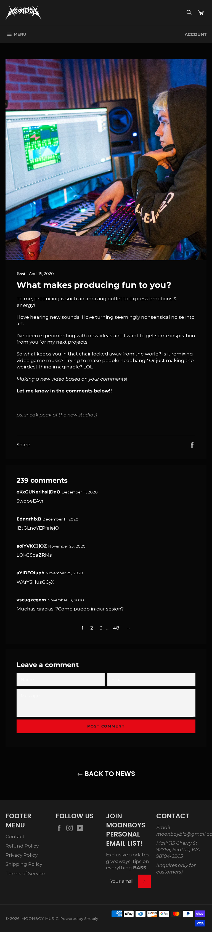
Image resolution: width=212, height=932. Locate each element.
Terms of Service (25, 873)
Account (195, 34)
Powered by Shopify (79, 918)
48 (116, 628)
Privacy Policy (22, 855)
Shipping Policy (24, 864)
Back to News (109, 773)
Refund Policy (22, 846)
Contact (15, 836)
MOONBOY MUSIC (39, 918)
